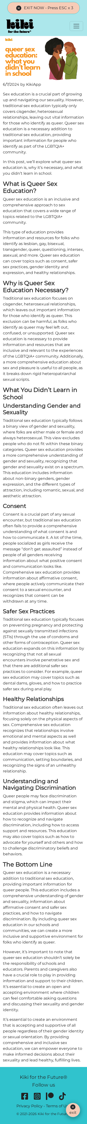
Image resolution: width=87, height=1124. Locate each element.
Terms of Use (58, 1106)
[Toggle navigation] (76, 26)
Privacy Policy (29, 1106)
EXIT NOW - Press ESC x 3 (48, 8)
